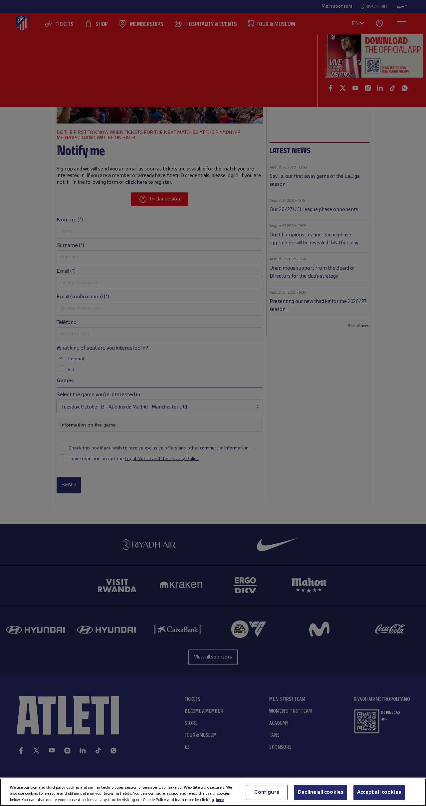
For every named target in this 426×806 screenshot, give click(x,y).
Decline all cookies (320, 792)
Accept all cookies (379, 792)
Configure (266, 792)
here (220, 799)
